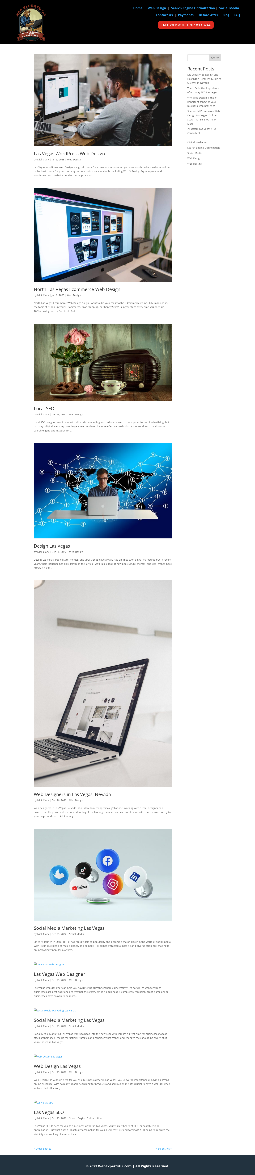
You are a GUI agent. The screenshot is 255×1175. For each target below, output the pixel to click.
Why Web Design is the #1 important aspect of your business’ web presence (202, 102)
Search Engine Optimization (193, 8)
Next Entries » (164, 1148)
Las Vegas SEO (49, 1112)
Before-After (208, 15)
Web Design (157, 8)
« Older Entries (42, 1148)
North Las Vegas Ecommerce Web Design (77, 289)
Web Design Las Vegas (57, 1066)
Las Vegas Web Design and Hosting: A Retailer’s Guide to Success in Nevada (204, 79)
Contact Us (164, 15)
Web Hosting (194, 163)
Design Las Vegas (52, 546)
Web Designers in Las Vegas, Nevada (72, 794)
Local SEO (44, 408)
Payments (186, 15)
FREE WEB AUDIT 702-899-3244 (185, 24)
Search (215, 58)
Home (138, 8)
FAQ (237, 15)
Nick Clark (43, 159)
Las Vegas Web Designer (59, 974)
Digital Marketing (197, 142)
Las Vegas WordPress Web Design (69, 153)
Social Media (229, 8)
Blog (226, 15)
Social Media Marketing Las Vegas (69, 928)
